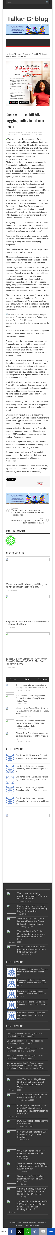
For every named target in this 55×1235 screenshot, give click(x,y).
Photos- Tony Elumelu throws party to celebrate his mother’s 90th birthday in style (32, 736)
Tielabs (36, 1225)
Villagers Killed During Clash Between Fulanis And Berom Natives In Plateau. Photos (32, 711)
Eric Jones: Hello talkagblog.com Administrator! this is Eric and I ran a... (32, 1004)
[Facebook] (12, 1231)
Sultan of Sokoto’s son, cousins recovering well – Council (32, 1095)
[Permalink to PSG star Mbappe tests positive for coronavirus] (11, 1128)
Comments (42, 679)
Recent (27, 679)
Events (18, 54)
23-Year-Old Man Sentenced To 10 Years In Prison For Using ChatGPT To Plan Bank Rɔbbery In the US (26, 661)
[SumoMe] (51, 1231)
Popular (13, 679)
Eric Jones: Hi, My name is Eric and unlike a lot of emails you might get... (32, 972)
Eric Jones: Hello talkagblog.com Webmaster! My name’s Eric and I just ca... (32, 801)
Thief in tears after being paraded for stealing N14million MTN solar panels (32, 896)
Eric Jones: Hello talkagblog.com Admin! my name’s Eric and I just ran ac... (32, 768)
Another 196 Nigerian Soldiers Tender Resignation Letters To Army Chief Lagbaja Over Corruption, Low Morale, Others (26, 1065)
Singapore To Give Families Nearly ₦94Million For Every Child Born (30, 1179)
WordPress (20, 1225)
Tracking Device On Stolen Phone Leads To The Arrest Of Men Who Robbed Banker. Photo (30, 723)
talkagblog (19, 132)
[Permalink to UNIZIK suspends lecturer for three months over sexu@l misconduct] (11, 1158)
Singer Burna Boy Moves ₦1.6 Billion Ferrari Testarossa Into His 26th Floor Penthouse (31, 1191)
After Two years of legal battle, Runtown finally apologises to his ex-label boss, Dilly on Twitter (31, 1083)
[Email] (43, 1231)
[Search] (47, 2)
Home (11, 54)
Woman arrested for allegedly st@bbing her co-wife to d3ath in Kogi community (26, 585)
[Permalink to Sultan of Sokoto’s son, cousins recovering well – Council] (11, 1101)
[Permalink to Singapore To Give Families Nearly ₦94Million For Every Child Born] (28, 597)
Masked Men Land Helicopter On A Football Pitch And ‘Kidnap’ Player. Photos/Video (30, 698)
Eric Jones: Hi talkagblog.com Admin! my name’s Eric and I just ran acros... (31, 993)
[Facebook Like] (35, 1231)
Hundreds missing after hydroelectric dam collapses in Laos (27, 520)
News (40, 132)
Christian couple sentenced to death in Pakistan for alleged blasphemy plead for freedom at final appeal (32, 1109)
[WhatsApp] (28, 1231)
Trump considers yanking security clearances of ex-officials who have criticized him (27, 511)
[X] (20, 1231)
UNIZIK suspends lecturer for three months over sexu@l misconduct (31, 1153)
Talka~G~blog (27, 18)
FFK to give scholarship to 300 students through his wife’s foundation (31, 1134)
